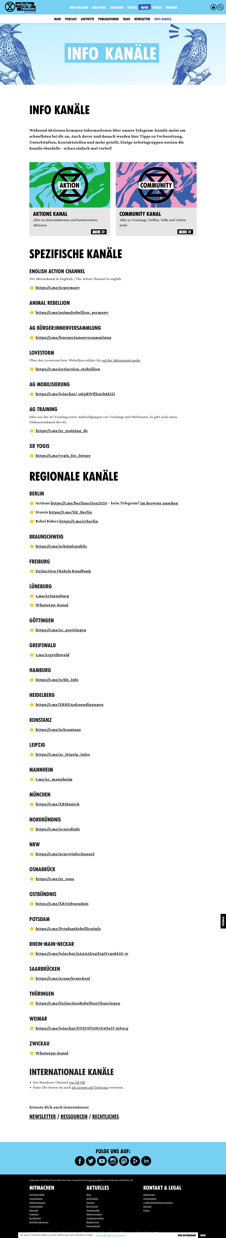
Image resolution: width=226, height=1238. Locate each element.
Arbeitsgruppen (37, 1202)
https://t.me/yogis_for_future (63, 455)
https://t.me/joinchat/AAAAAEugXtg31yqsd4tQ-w (82, 953)
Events (132, 8)
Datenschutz (149, 1198)
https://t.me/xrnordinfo (58, 829)
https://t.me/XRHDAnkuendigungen (69, 704)
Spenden (171, 8)
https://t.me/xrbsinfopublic (61, 546)
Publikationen (108, 19)
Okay (203, 1235)
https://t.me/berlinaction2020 (79, 503)
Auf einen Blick (36, 1194)
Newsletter (142, 19)
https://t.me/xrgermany (58, 287)
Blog (57, 19)
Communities (36, 1206)
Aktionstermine (94, 1214)
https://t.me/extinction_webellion (68, 368)
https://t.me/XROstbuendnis (62, 903)
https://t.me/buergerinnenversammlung (73, 337)
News (144, 8)
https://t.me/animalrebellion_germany (72, 312)
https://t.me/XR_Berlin (70, 512)
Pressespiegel (93, 1226)
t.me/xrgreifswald (52, 654)
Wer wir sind (79, 8)
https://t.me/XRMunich (57, 804)
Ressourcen (74, 1116)
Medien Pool (92, 1222)
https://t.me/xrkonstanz (58, 729)
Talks (126, 19)
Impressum (149, 1194)
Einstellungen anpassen (110, 1235)
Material (33, 1210)
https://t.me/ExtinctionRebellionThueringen (78, 1003)
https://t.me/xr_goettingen (61, 629)
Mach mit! (99, 8)
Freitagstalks (93, 1210)
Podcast (71, 19)
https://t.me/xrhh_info (57, 679)
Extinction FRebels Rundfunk (63, 571)
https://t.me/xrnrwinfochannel (65, 853)
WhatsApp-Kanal (52, 604)
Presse (157, 8)
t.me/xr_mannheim (54, 779)
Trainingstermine (95, 1218)
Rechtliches (105, 1116)
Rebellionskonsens (38, 1222)
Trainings (34, 1214)
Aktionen (116, 8)
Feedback (223, 921)
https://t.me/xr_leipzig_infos (63, 754)
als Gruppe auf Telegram (90, 1087)
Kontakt (147, 1206)
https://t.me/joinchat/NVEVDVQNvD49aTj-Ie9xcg (82, 1028)
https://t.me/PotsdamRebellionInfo (68, 928)
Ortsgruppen (36, 1198)
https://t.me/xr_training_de (62, 430)
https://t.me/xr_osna (55, 878)
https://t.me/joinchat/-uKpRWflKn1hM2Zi (75, 393)
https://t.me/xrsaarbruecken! (63, 978)
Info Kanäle (162, 19)
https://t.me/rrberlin (78, 521)
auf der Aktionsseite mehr (121, 360)
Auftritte (87, 19)
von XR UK (77, 1082)
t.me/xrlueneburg (52, 595)
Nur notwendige (187, 1235)
